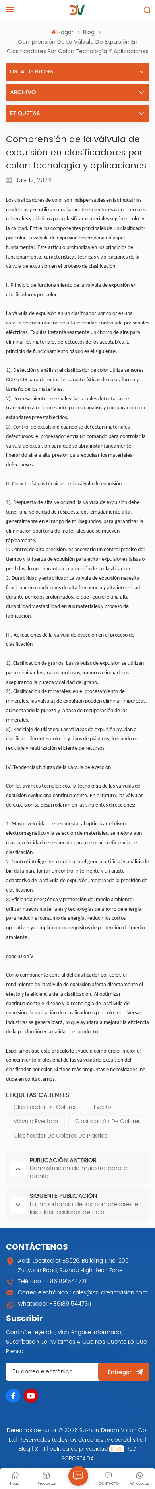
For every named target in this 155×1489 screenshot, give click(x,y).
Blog (89, 32)
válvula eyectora (36, 1121)
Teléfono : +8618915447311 (53, 1281)
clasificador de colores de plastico (61, 1135)
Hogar (65, 32)
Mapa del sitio (125, 1440)
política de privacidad (79, 1449)
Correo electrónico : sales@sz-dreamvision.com (83, 1292)
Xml (40, 1449)
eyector (103, 1107)
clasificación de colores (108, 1121)
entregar (120, 1372)
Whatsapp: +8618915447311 (54, 1303)
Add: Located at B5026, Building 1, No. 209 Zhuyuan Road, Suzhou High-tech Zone (73, 1265)
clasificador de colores (45, 1107)
